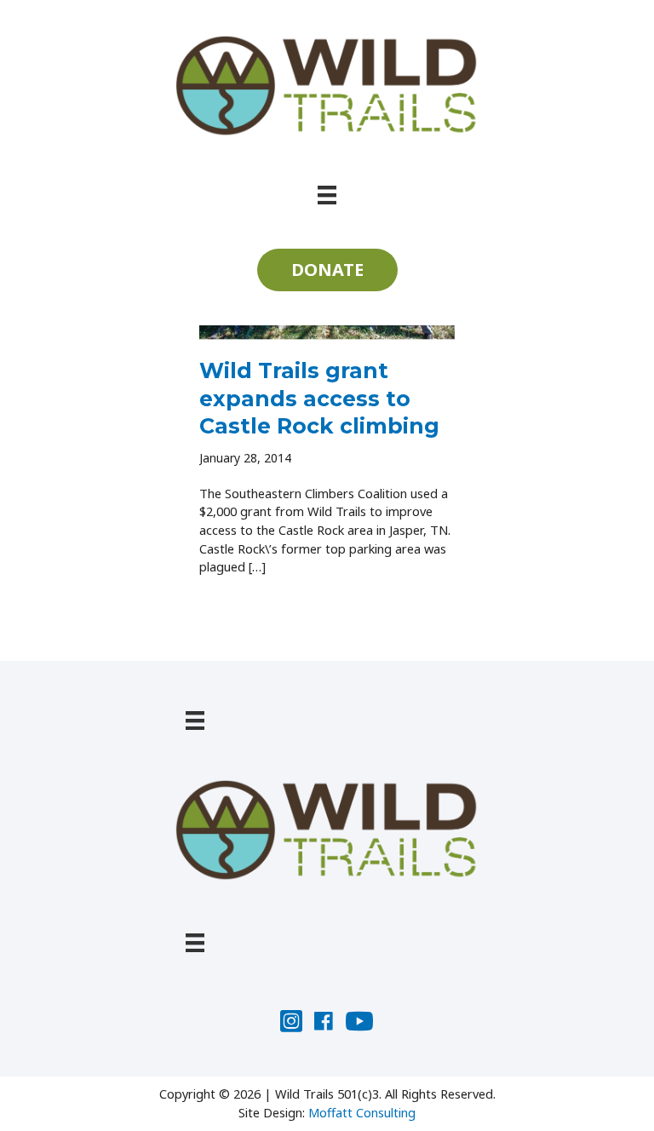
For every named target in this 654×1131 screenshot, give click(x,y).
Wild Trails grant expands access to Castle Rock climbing (319, 398)
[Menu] (327, 193)
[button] (327, 270)
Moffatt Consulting (362, 1112)
